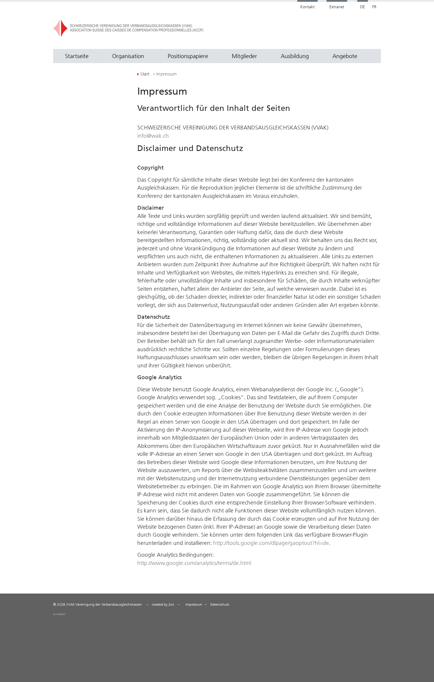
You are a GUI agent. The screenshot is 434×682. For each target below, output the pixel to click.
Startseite (77, 56)
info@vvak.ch (153, 135)
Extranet (336, 6)
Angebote (344, 56)
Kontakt (307, 6)
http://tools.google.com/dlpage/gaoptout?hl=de (271, 543)
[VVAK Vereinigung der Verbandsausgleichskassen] (184, 28)
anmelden (59, 614)
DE (362, 6)
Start (144, 74)
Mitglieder (244, 56)
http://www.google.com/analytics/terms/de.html (194, 563)
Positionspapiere (188, 56)
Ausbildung (295, 56)
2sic (171, 604)
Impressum (193, 604)
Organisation (128, 56)
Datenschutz (219, 604)
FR (374, 6)
